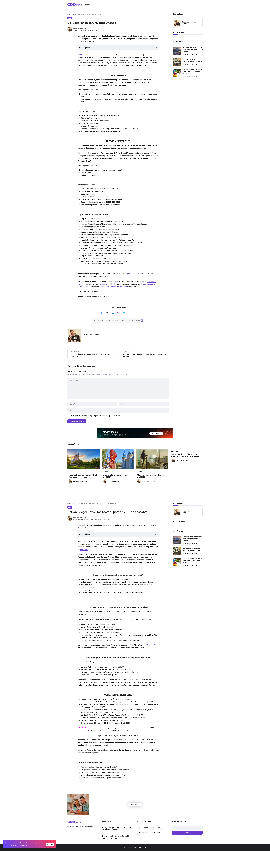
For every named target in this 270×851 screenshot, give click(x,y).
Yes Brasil (82, 528)
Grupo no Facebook (107, 284)
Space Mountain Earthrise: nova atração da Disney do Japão (192, 49)
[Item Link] (177, 51)
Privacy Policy (9, 845)
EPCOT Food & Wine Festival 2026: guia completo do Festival (116, 828)
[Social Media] (143, 828)
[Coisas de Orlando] (75, 4)
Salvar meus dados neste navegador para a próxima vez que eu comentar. (95, 416)
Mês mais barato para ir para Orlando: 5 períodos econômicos (83, 476)
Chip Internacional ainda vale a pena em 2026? (151, 476)
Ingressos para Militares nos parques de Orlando (99, 232)
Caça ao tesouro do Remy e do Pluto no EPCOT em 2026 (192, 71)
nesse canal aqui (84, 287)
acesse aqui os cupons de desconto (113, 287)
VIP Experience (85, 55)
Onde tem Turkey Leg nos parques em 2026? (116, 476)
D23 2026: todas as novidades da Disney (117, 836)
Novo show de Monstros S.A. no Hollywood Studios (192, 60)
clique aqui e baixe (132, 274)
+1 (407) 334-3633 (151, 645)
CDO (74, 14)
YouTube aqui (148, 284)
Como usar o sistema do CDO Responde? (96, 258)
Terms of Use (22, 845)
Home (69, 14)
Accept (50, 844)
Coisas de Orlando (79, 28)
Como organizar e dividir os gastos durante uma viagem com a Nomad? (185, 455)
